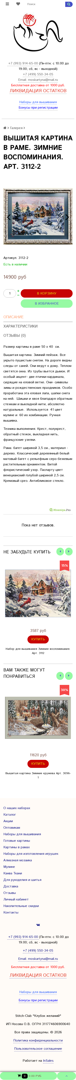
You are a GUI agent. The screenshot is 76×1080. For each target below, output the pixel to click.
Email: (23, 79)
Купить (38, 639)
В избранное (47, 303)
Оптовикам (11, 827)
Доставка (10, 886)
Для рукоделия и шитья (22, 880)
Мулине (9, 866)
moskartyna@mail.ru (43, 79)
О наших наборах (16, 808)
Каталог (9, 814)
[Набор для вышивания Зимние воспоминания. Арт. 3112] (38, 593)
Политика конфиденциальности (38, 1040)
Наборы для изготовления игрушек (30, 853)
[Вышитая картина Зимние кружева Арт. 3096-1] (38, 718)
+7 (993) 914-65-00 (23, 63)
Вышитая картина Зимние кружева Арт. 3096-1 (38, 775)
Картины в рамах (16, 847)
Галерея (16, 128)
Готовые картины (16, 840)
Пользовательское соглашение (38, 1048)
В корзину (46, 293)
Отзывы (9, 893)
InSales (48, 1060)
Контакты (10, 912)
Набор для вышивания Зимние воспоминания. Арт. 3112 (38, 651)
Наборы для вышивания (38, 102)
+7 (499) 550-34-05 (38, 74)
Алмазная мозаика (17, 860)
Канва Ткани (12, 873)
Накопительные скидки (21, 906)
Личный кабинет (16, 899)
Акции (8, 821)
